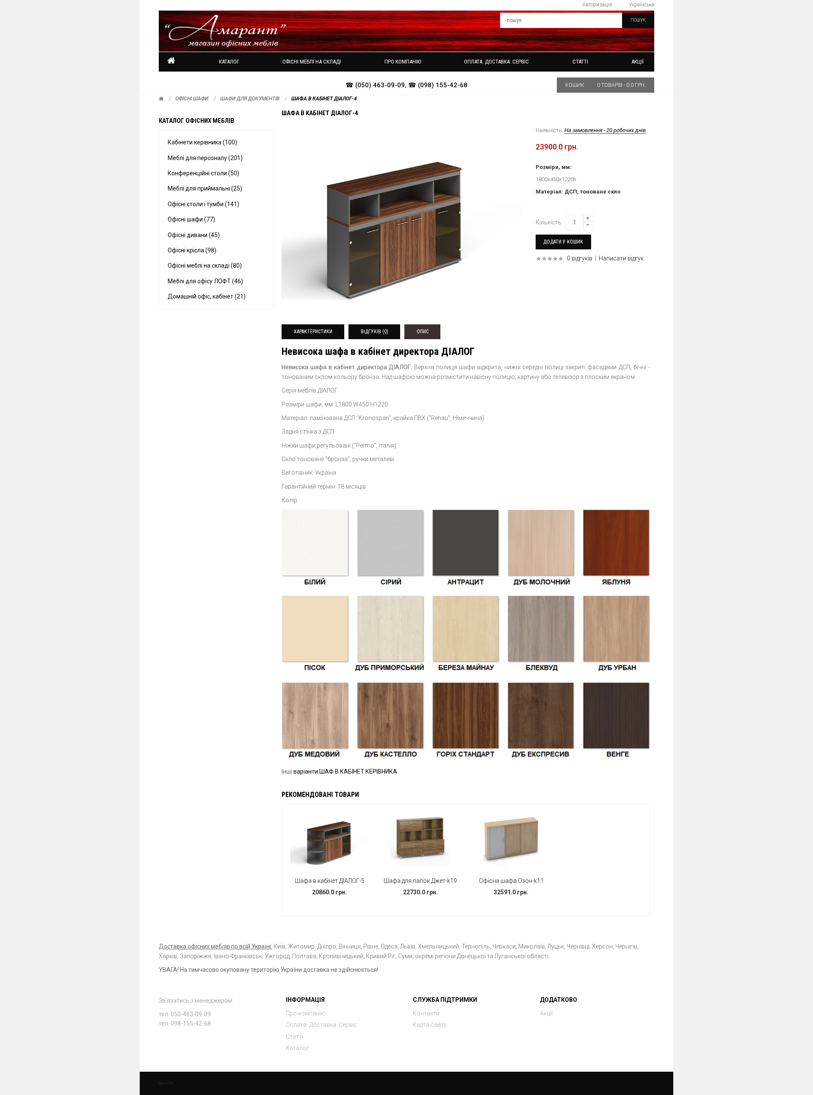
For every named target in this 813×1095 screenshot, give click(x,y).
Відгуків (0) (374, 332)
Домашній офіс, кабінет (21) (207, 296)
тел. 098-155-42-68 (185, 1023)
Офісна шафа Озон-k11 (511, 880)
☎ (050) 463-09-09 (375, 85)
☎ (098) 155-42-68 (437, 85)
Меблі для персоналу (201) (205, 158)
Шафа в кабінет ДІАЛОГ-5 (330, 880)
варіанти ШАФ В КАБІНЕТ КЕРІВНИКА (345, 771)
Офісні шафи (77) (191, 219)
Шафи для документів (249, 99)
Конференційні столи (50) (203, 173)
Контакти (426, 1013)
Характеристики (313, 332)
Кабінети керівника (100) (202, 142)
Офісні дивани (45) (194, 235)
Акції (637, 61)
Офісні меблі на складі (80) (205, 265)
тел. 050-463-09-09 (185, 1014)
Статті (294, 1036)
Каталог (229, 61)
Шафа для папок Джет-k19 (420, 880)
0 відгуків (579, 258)
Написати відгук (621, 258)
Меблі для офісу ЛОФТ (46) (205, 281)
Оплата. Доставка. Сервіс (321, 1024)
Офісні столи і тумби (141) (203, 204)
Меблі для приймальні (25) (205, 188)
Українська (641, 5)
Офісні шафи (191, 99)
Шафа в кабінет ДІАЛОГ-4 (324, 99)
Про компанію (306, 1013)
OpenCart (166, 1083)
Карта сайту (430, 1024)
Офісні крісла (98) (192, 250)
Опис (423, 332)
